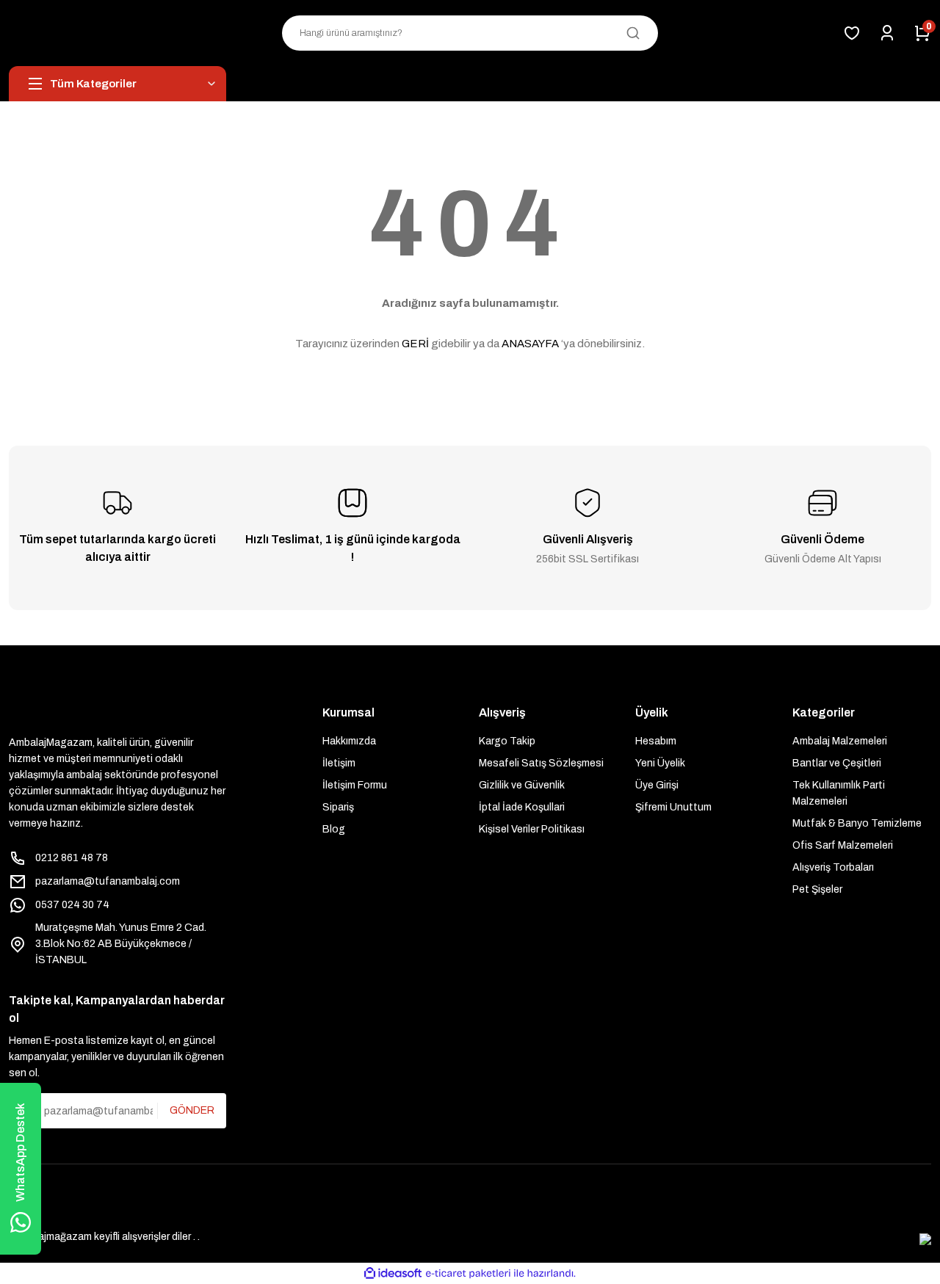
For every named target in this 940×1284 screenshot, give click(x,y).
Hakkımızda (349, 741)
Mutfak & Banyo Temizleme (857, 823)
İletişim (338, 763)
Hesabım (655, 741)
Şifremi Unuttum (673, 807)
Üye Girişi (657, 785)
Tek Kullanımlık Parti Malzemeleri (838, 793)
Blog (333, 829)
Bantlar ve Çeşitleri (836, 763)
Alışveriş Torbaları (833, 867)
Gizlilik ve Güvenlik (522, 785)
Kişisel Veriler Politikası (532, 829)
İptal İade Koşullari (522, 807)
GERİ (415, 343)
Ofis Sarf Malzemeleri (842, 845)
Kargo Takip (507, 741)
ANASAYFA (530, 343)
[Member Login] (887, 33)
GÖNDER (192, 1110)
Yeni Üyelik (660, 763)
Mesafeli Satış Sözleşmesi (541, 763)
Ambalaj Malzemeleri (839, 741)
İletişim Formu (354, 785)
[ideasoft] (393, 1273)
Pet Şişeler (817, 889)
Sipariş (338, 807)
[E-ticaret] (468, 1273)
